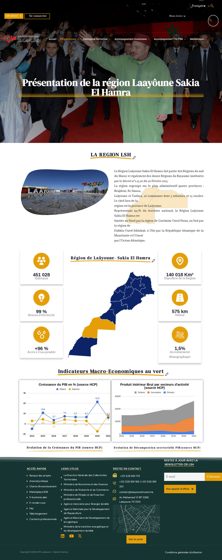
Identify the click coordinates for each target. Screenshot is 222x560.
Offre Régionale (68, 39)
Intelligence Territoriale (95, 39)
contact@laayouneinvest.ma (136, 492)
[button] (177, 16)
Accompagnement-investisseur (131, 39)
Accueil (52, 39)
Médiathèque (197, 39)
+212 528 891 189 (129, 481)
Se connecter (38, 16)
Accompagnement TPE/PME (168, 39)
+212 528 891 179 (130, 476)
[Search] (210, 20)
